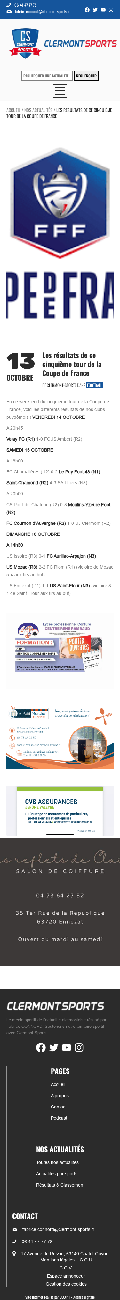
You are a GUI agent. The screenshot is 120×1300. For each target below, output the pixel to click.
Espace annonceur (66, 1275)
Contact (59, 1106)
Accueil (13, 109)
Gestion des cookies (66, 1284)
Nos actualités (38, 109)
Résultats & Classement (60, 1185)
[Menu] (60, 91)
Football (94, 385)
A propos (60, 1095)
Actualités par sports (56, 1173)
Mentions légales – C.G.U (66, 1259)
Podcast (59, 1118)
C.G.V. (66, 1267)
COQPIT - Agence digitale (77, 1297)
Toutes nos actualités (57, 1162)
